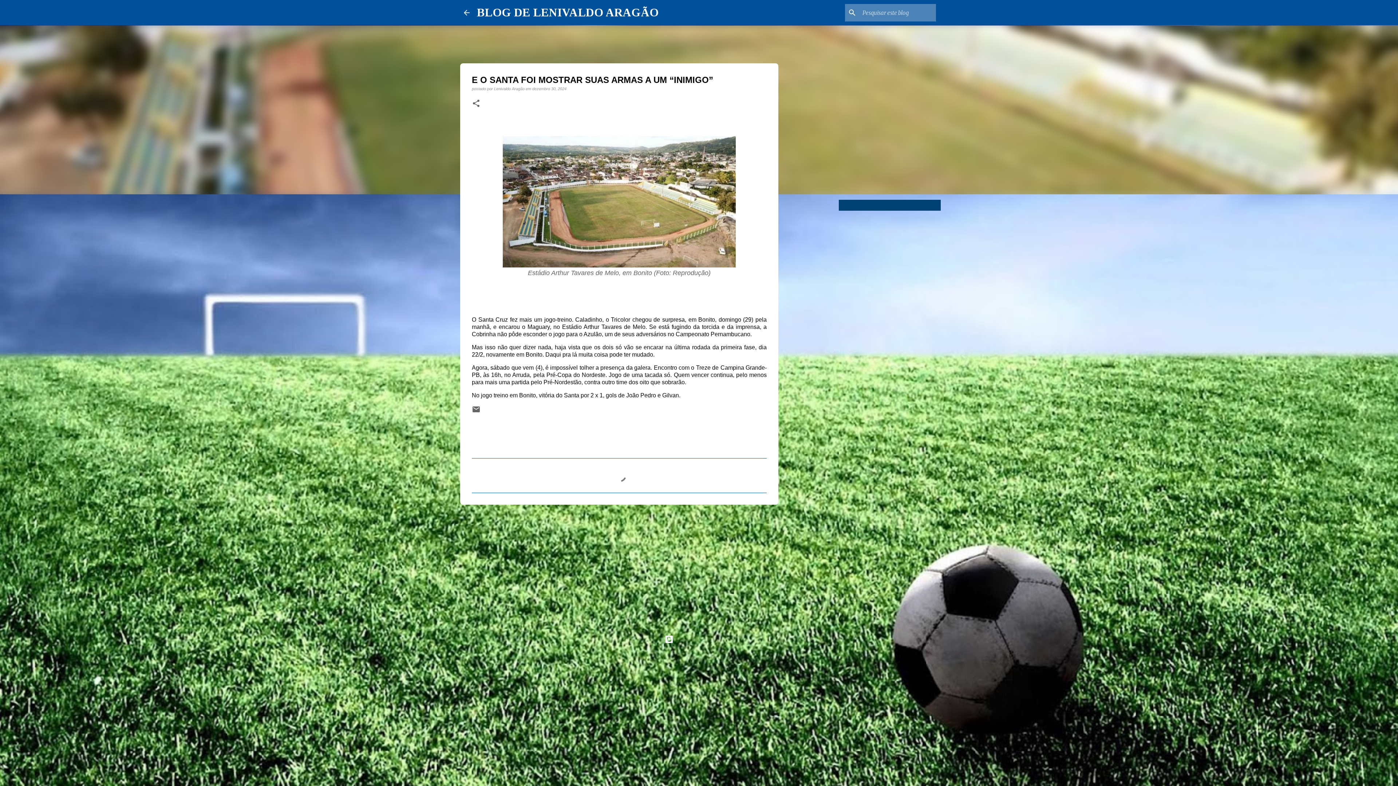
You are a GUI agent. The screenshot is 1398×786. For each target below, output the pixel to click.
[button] (476, 103)
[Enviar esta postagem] (476, 412)
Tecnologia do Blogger (703, 639)
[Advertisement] (619, 567)
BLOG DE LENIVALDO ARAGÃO (568, 12)
